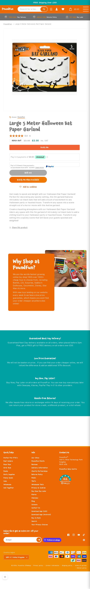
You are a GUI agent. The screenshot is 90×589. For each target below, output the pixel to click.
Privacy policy (38, 565)
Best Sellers (8, 461)
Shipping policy (67, 565)
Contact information (52, 565)
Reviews (35, 464)
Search (34, 521)
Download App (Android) (41, 514)
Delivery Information (40, 468)
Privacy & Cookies (39, 488)
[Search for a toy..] (43, 9)
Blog (33, 501)
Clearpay (35, 498)
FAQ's (34, 478)
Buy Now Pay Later (39, 491)
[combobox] (33, 9)
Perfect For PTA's (11, 458)
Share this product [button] (20, 227)
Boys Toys (7, 464)
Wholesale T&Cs (38, 484)
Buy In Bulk (36, 518)
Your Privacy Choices (40, 525)
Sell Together (9, 488)
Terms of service (80, 565)
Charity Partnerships (40, 471)
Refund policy (81, 568)
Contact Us (36, 508)
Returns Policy (37, 474)
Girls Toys (7, 468)
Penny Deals (8, 478)
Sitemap (28, 565)
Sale (5, 481)
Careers (35, 505)
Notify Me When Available (28, 179)
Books (6, 471)
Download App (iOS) (39, 511)
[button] (73, 9)
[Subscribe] (39, 540)
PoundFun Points (38, 461)
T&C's (34, 481)
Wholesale (7, 484)
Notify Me (45, 147)
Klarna (34, 494)
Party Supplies (9, 474)
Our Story (35, 458)
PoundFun (8, 24)
